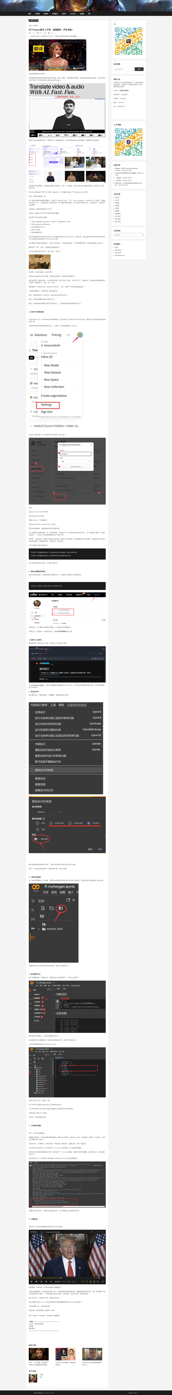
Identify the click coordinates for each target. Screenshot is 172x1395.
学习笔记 (118, 216)
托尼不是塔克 (38, 1393)
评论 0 (53, 33)
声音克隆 (49, 1315)
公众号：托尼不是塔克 (36, 1324)
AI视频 (117, 211)
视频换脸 (56, 1315)
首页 (29, 14)
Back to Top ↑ (133, 1393)
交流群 (82, 14)
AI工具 (72, 14)
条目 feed (118, 250)
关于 (89, 14)
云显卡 (64, 14)
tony (34, 33)
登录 (116, 247)
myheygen (42, 1315)
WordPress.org (120, 255)
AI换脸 (54, 14)
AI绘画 (37, 14)
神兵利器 (118, 219)
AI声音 (35, 25)
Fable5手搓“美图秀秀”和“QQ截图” (125, 173)
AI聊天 (46, 14)
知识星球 (32, 1328)
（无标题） (118, 178)
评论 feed (118, 253)
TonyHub (124, 94)
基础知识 (118, 213)
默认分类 (118, 221)
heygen (34, 1315)
